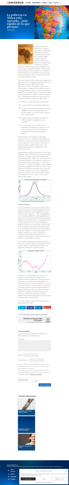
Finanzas (44, 3)
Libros (50, 3)
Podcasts (56, 3)
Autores (13, 474)
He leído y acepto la (31, 374)
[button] (66, 471)
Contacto (13, 479)
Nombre (20, 355)
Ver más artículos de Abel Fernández (34, 322)
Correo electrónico (23, 360)
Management (20, 3)
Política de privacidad (48, 482)
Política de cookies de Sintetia (39, 482)
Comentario (21, 339)
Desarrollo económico (29, 314)
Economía (28, 3)
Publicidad (13, 476)
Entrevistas (12, 3)
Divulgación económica (41, 314)
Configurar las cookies (59, 479)
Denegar (43, 479)
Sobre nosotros (13, 470)
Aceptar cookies (28, 479)
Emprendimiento (36, 3)
